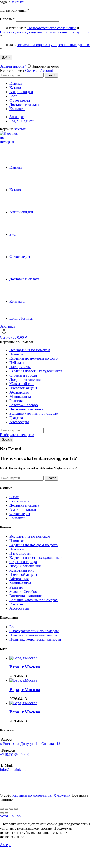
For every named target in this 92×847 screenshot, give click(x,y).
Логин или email (14, 10)
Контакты (17, 109)
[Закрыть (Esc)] (2, 809)
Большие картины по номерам (33, 413)
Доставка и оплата (24, 105)
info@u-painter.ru (13, 769)
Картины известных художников (35, 371)
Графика (16, 418)
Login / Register (21, 121)
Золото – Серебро (23, 405)
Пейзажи (16, 363)
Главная (15, 83)
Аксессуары (19, 422)
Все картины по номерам (29, 350)
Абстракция (19, 392)
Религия (16, 401)
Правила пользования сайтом (33, 635)
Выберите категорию (17, 435)
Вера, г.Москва (24, 666)
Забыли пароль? (13, 66)
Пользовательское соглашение (51, 28)
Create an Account (39, 70)
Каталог (15, 88)
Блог (13, 96)
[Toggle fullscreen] (11, 809)
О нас (14, 497)
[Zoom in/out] (16, 809)
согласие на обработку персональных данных (53, 45)
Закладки (16, 117)
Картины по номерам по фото (33, 358)
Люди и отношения (25, 380)
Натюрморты (20, 367)
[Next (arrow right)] (6, 813)
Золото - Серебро (23, 591)
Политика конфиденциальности (35, 639)
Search (51, 75)
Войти (6, 57)
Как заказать (19, 501)
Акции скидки (21, 92)
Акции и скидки (22, 510)
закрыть (18, 2)
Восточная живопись (26, 409)
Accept (5, 845)
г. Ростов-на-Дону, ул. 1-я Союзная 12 (30, 744)
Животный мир (21, 384)
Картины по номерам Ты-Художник (41, 795)
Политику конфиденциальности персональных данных (44, 32)
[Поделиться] (6, 809)
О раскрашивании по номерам (34, 631)
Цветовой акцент (23, 388)
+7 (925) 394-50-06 (14, 754)
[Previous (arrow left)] (2, 813)
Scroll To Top (10, 816)
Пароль (7, 19)
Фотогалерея (19, 100)
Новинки (16, 354)
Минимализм (20, 396)
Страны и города (23, 375)
